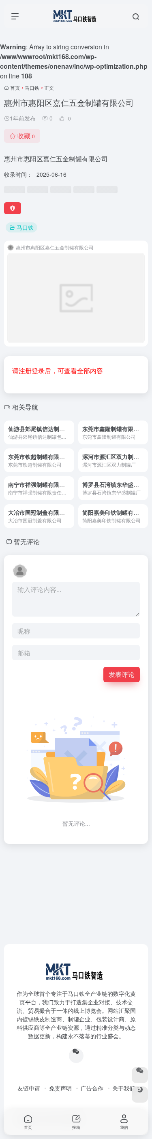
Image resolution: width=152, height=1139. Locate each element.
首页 (15, 87)
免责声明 (60, 1088)
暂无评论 (27, 541)
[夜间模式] (140, 1094)
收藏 (26, 135)
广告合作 (92, 1088)
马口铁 (32, 87)
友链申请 (28, 1088)
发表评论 (122, 674)
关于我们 (123, 1088)
